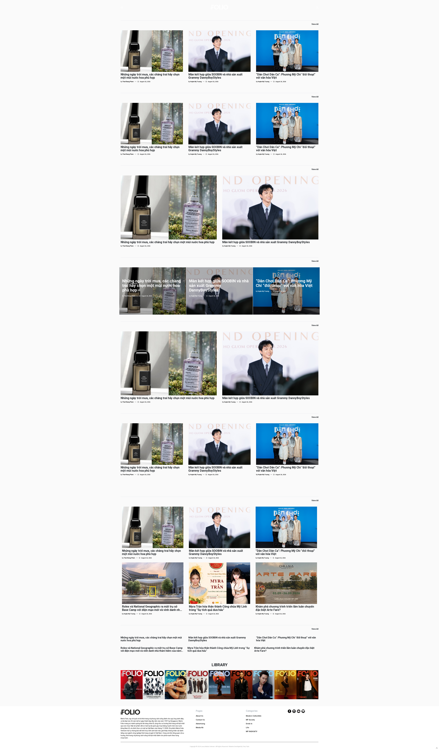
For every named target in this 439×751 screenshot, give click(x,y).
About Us (199, 716)
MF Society (250, 720)
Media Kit (199, 728)
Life (247, 728)
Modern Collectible (253, 716)
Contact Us (200, 720)
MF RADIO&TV (251, 731)
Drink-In (249, 724)
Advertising (200, 724)
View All (315, 24)
